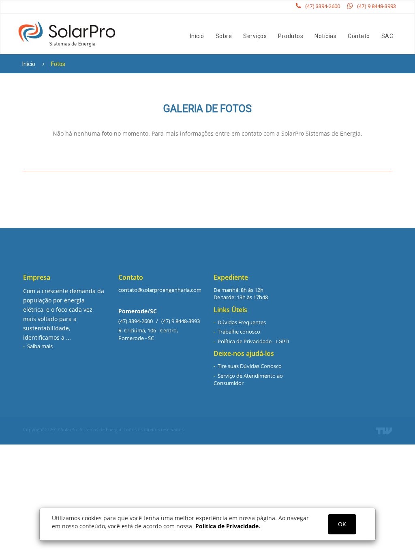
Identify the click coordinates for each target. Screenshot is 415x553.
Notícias (325, 36)
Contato (359, 36)
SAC (387, 36)
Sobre (224, 36)
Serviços (255, 36)
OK (342, 524)
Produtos (290, 36)
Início (197, 36)
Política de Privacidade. (227, 526)
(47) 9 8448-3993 (376, 6)
